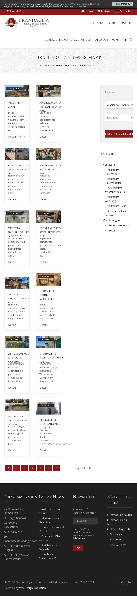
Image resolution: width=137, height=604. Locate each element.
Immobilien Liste (88, 65)
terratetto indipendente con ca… (49, 424)
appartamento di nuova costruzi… (19, 358)
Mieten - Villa (115, 230)
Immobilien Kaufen (121, 514)
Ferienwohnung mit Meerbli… (51, 529)
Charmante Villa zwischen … (49, 538)
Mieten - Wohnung (118, 225)
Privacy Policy (118, 544)
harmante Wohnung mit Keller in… (47, 297)
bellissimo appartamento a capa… (19, 420)
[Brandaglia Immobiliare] (26, 22)
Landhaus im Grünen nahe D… (48, 556)
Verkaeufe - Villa (116, 206)
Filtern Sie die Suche (119, 133)
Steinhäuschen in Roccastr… (50, 547)
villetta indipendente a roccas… (18, 232)
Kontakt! (15, 11)
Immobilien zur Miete (117, 522)
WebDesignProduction (32, 588)
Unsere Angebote (120, 529)
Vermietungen (111, 220)
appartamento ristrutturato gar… (50, 232)
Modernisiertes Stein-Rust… (49, 520)
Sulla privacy (79, 538)
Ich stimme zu (122, 3)
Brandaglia (116, 534)
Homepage (71, 65)
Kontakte (115, 539)
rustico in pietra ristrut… (49, 511)
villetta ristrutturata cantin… (18, 298)
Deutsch (125, 11)
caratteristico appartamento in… (19, 169)
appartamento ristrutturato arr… (50, 107)
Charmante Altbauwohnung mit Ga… (51, 358)
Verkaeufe (109, 164)
